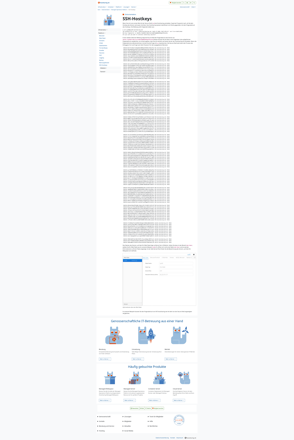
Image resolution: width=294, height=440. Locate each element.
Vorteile (101, 421)
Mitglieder (127, 421)
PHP (100, 55)
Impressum (179, 438)
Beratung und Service (106, 426)
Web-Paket (102, 38)
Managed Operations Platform (119, 9)
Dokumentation (106, 9)
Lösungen (126, 7)
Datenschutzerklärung (162, 438)
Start (99, 9)
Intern (193, 7)
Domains (101, 40)
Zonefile (101, 50)
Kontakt (172, 438)
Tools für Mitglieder (156, 417)
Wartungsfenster (104, 63)
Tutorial (102, 71)
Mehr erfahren (104, 359)
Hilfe (151, 421)
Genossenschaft (184, 7)
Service (133, 7)
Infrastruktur (102, 7)
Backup (101, 60)
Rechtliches (154, 426)
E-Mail (101, 43)
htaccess (101, 53)
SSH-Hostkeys (103, 65)
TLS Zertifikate (103, 48)
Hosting (102, 431)
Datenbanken (103, 45)
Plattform (118, 7)
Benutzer (102, 36)
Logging (101, 58)
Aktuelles (127, 426)
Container (111, 7)
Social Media (128, 431)
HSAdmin (103, 68)
